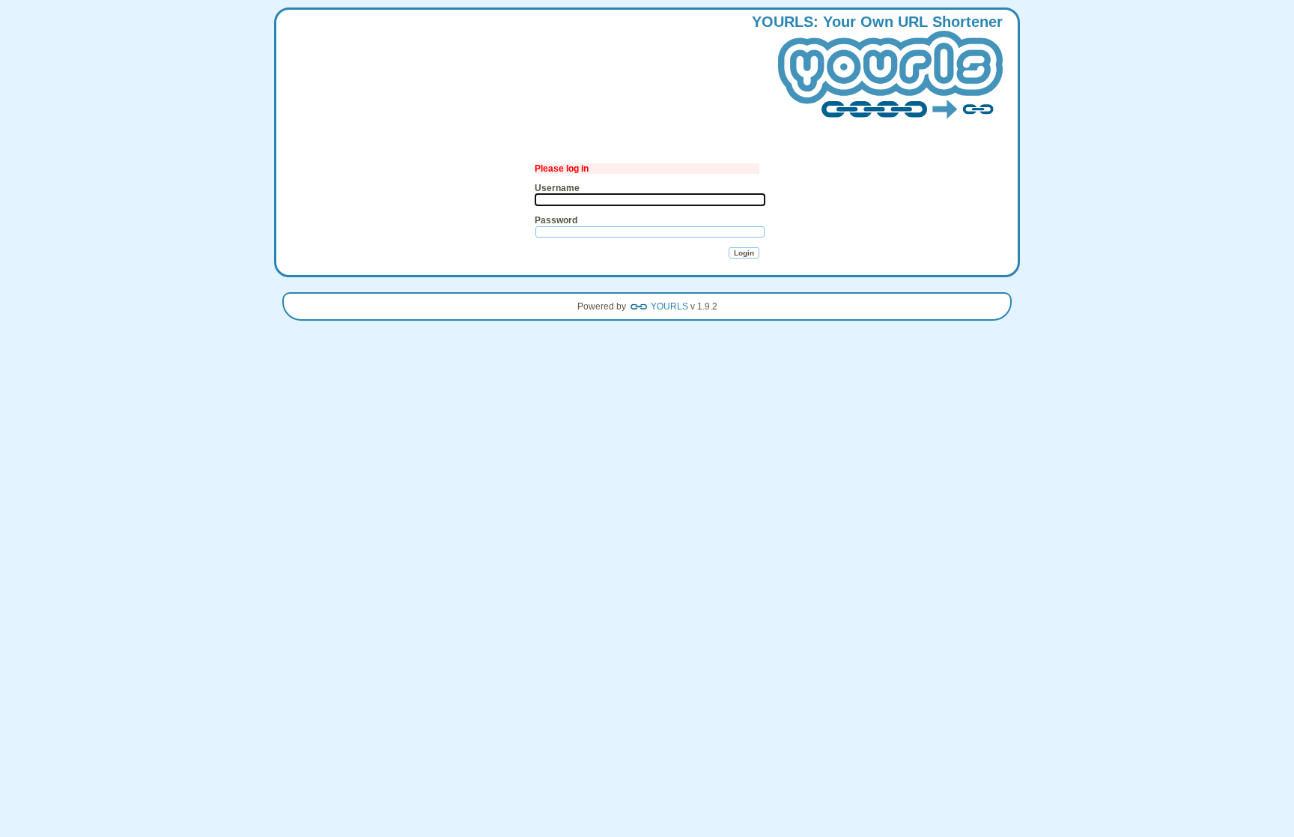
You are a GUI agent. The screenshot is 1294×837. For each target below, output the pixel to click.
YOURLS (669, 306)
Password (556, 220)
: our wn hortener (877, 21)
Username (557, 188)
